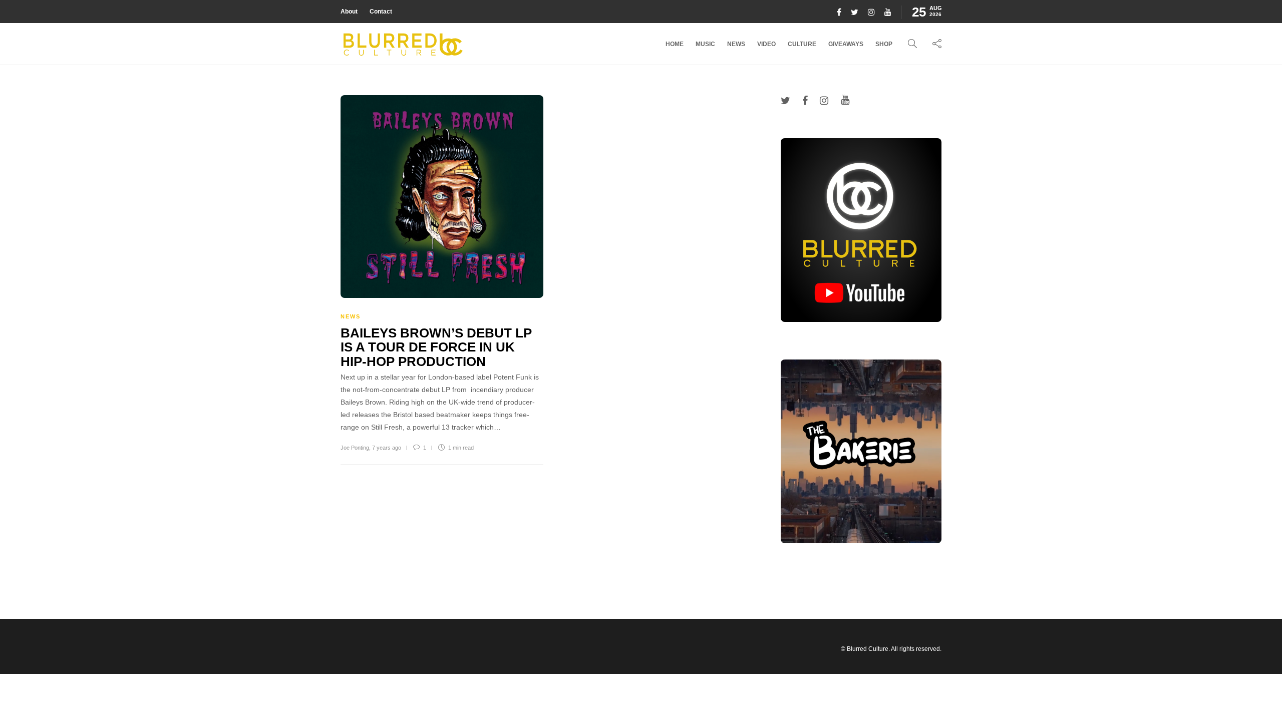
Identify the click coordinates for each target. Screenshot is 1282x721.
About (349, 11)
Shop (883, 44)
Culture (802, 44)
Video (766, 44)
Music (705, 44)
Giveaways (845, 44)
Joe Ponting (355, 448)
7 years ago (386, 448)
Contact (381, 11)
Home (675, 44)
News (736, 44)
